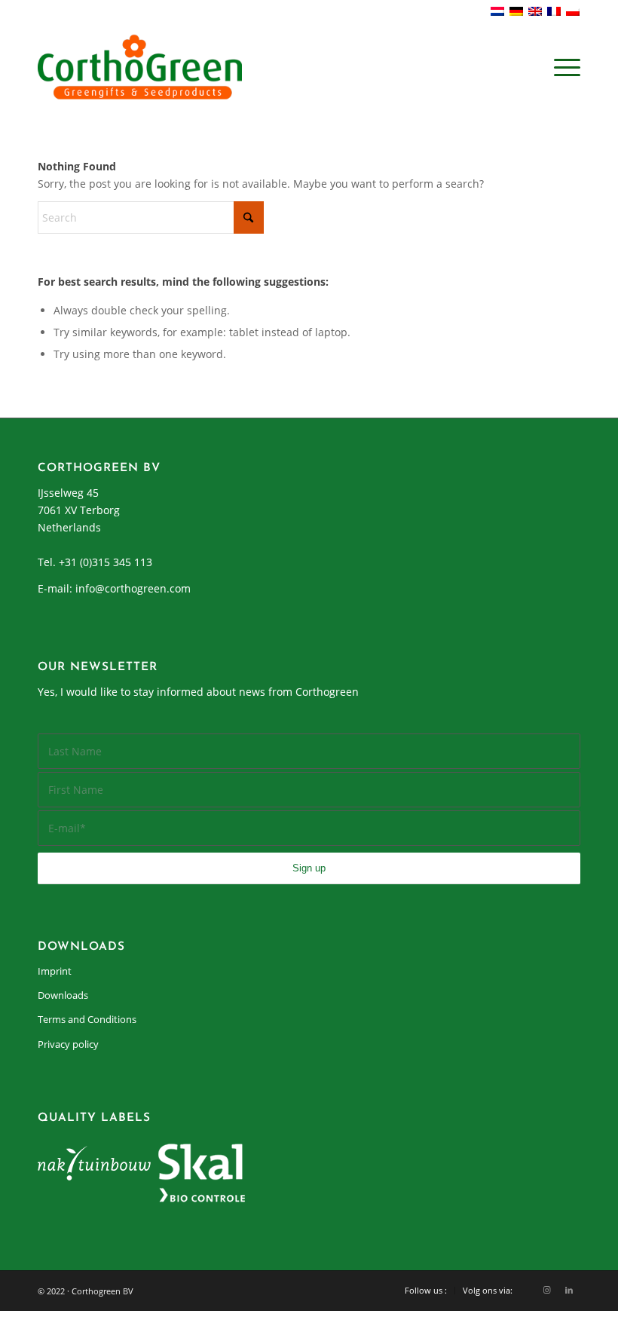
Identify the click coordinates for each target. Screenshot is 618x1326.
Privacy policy (68, 1044)
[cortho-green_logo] (140, 67)
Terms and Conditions (87, 1019)
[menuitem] (563, 67)
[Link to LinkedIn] (569, 1290)
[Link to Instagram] (546, 1290)
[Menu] (563, 67)
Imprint (55, 971)
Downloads (63, 995)
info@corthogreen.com (133, 588)
